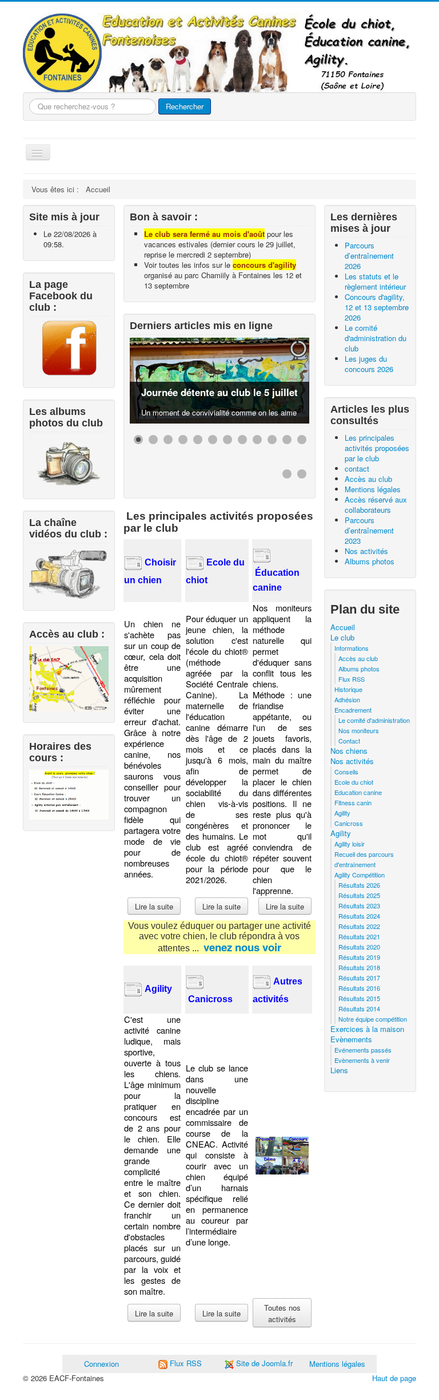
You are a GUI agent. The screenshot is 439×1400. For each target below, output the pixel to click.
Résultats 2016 (359, 987)
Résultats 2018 (359, 967)
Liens (339, 1070)
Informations (351, 647)
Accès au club (358, 658)
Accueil (342, 627)
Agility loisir (349, 843)
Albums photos (359, 668)
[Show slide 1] (138, 439)
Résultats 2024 (359, 915)
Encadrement (353, 709)
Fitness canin (353, 802)
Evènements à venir (362, 1060)
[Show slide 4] (182, 439)
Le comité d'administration (374, 720)
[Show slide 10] (272, 439)
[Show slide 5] (197, 439)
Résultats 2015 (359, 998)
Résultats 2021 (359, 936)
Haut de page (394, 1378)
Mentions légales (337, 1363)
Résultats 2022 (359, 926)
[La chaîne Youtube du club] (69, 572)
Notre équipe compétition (372, 1018)
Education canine (358, 792)
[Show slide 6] (212, 439)
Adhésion (347, 699)
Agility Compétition (359, 874)
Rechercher (184, 106)
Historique (348, 689)
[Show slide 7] (227, 439)
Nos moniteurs (358, 730)
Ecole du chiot (353, 781)
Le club (342, 637)
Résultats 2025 (359, 895)
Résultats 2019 (359, 957)
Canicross (348, 823)
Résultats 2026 (359, 884)
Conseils (346, 771)
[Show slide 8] (242, 439)
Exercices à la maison (367, 1029)
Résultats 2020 (359, 946)
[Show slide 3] (168, 439)
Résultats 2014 (359, 1008)
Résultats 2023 (359, 905)
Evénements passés (363, 1049)
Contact (349, 740)
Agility (342, 812)
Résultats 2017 (359, 977)
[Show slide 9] (257, 439)
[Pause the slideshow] (274, 380)
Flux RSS (351, 678)
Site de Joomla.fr (264, 1363)
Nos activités (352, 761)
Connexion (101, 1363)
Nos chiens (349, 751)
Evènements (351, 1039)
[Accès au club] (69, 677)
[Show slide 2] (153, 439)
